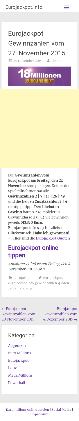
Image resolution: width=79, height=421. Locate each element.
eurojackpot (52, 278)
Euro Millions (19, 353)
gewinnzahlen (46, 283)
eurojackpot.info (21, 283)
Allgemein (17, 345)
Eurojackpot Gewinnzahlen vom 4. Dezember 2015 (60, 314)
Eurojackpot (23, 278)
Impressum (39, 414)
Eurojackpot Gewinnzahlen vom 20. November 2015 (18, 314)
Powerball (16, 382)
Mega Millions (20, 375)
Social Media (61, 410)
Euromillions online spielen (27, 410)
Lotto (12, 368)
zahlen (13, 288)
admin (56, 61)
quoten (63, 283)
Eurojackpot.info (23, 7)
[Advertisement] (39, 128)
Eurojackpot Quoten (53, 238)
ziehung (26, 288)
